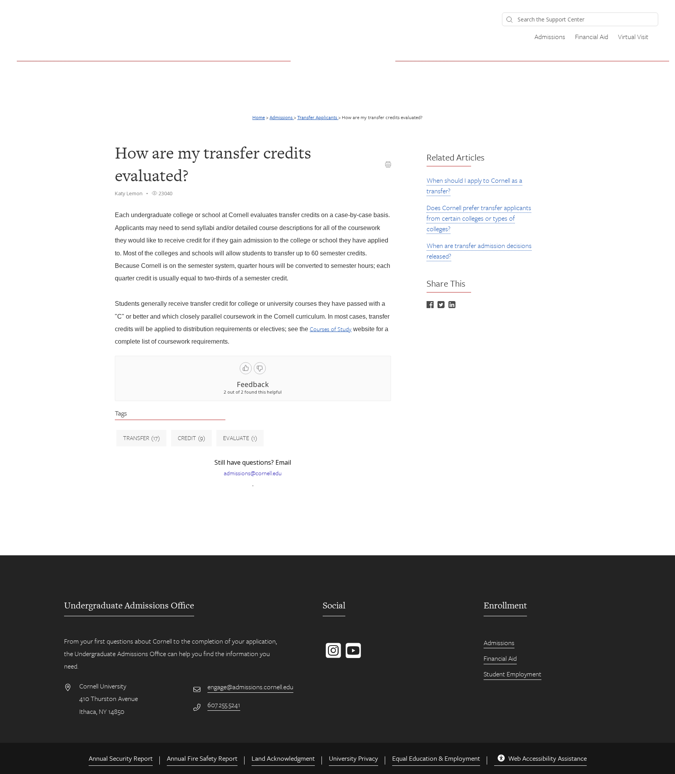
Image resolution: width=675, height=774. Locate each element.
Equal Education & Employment (436, 758)
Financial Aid (591, 36)
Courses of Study (331, 329)
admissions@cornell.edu (253, 473)
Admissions (549, 36)
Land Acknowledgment (283, 758)
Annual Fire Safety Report (202, 758)
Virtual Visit (633, 36)
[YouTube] (352, 654)
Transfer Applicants (317, 117)
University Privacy (353, 758)
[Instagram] (332, 654)
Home (258, 117)
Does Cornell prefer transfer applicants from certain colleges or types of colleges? (479, 218)
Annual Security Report (121, 758)
